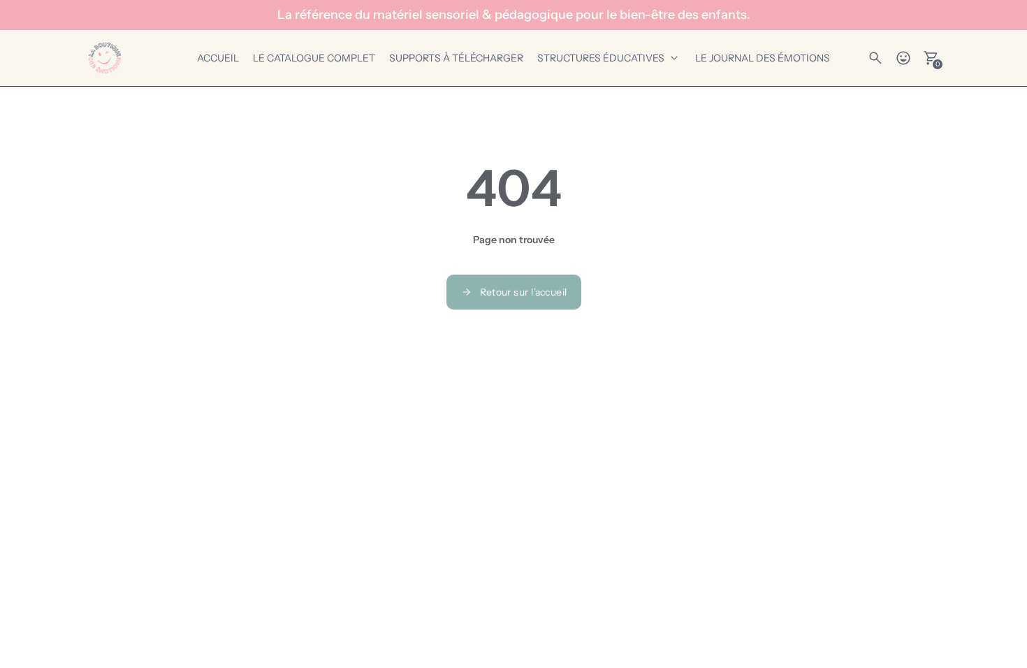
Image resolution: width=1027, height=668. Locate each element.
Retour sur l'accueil (523, 292)
